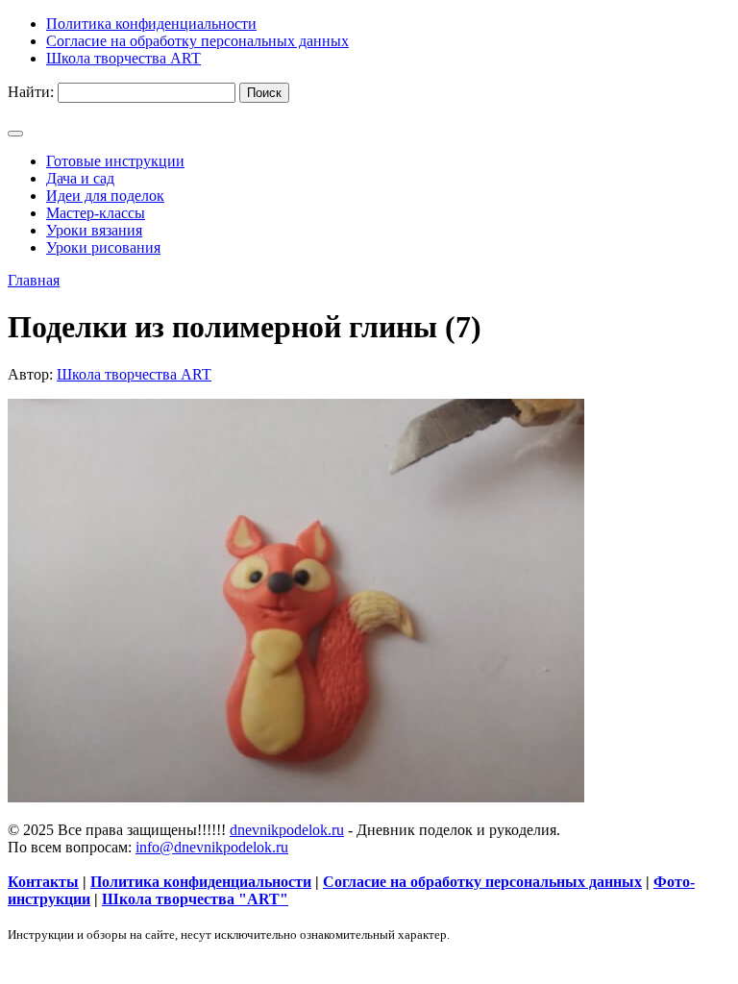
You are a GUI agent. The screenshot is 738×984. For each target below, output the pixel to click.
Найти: (31, 92)
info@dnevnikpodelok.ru (211, 847)
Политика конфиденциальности (200, 881)
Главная (34, 280)
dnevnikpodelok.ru (287, 830)
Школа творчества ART (134, 374)
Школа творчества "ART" (195, 899)
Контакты (43, 881)
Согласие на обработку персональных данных (482, 881)
